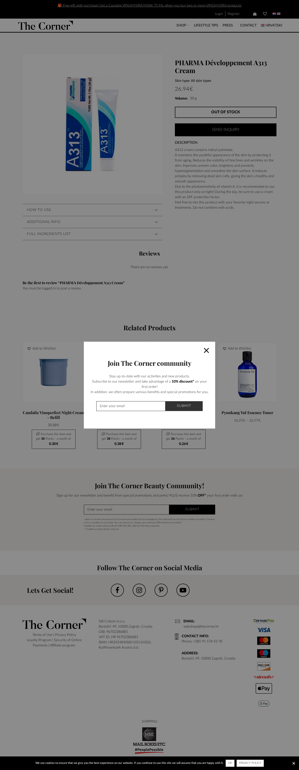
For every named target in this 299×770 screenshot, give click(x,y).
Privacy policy (250, 763)
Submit (184, 406)
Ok (230, 763)
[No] (293, 763)
